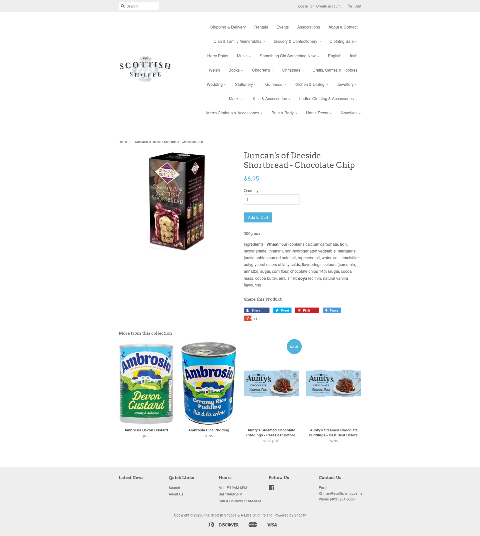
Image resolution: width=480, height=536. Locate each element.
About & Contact (343, 27)
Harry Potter (217, 56)
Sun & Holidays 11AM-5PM (240, 500)
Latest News (131, 477)
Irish (354, 56)
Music (242, 56)
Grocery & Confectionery (296, 41)
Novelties (349, 113)
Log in (303, 6)
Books (234, 70)
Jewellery (346, 84)
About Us (176, 493)
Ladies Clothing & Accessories (327, 98)
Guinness (274, 84)
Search (174, 487)
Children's (261, 70)
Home (123, 141)
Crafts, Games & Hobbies (335, 70)
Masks (235, 98)
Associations (308, 27)
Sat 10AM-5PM (230, 493)
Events (282, 27)
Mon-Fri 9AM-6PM (233, 487)
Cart (357, 6)
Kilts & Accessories (270, 98)
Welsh (214, 70)
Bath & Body (283, 113)
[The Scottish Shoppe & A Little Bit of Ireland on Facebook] (271, 488)
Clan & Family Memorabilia (238, 41)
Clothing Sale (342, 41)
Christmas (291, 70)
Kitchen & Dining (310, 84)
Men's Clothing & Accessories (233, 113)
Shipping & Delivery (228, 27)
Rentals (261, 27)
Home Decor (318, 113)
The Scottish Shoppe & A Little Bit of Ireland (238, 514)
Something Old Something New (288, 56)
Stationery (244, 84)
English (335, 56)
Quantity (251, 190)
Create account (328, 6)
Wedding (215, 84)
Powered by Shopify (290, 514)
